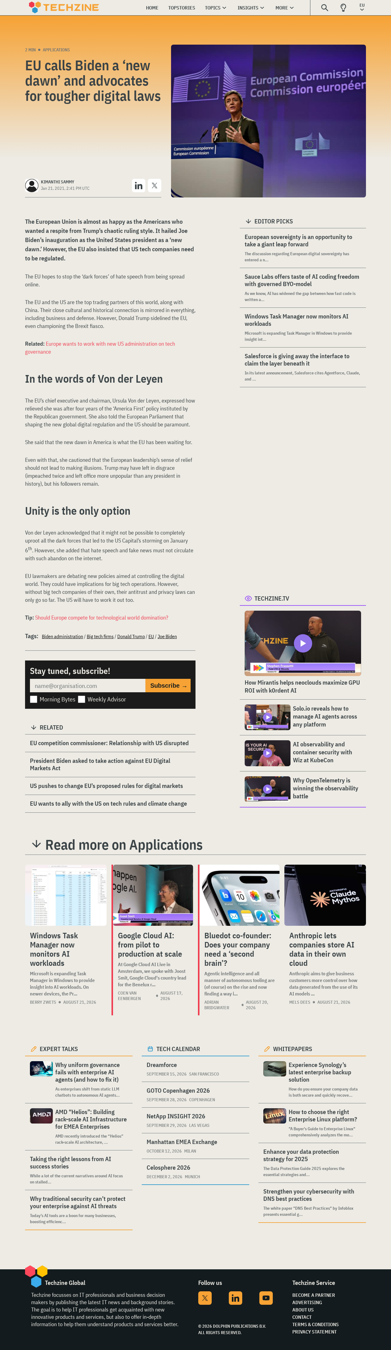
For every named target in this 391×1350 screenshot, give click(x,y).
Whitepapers (292, 1049)
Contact (302, 1317)
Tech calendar (178, 1049)
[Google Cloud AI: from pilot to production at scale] (153, 895)
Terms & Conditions (315, 1324)
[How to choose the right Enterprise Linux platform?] (274, 1123)
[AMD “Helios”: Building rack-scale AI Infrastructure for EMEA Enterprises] (41, 1126)
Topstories (181, 8)
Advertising (307, 1302)
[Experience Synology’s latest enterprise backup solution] (274, 1079)
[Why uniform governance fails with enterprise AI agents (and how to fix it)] (41, 1079)
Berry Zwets (43, 1002)
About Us (303, 1310)
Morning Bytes (57, 699)
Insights (248, 8)
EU (151, 636)
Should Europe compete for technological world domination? (101, 617)
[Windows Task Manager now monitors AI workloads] (66, 895)
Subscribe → (169, 685)
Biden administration (62, 636)
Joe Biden (167, 636)
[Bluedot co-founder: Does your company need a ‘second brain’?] (239, 895)
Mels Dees (299, 1002)
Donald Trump (131, 636)
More (282, 8)
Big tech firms (100, 636)
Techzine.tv (271, 598)
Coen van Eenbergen (129, 995)
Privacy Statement (314, 1332)
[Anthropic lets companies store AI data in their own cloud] (325, 895)
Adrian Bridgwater (216, 1004)
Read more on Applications (124, 844)
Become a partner (313, 1295)
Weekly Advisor (107, 699)
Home (152, 8)
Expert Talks (59, 1049)
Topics (213, 8)
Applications (56, 50)
